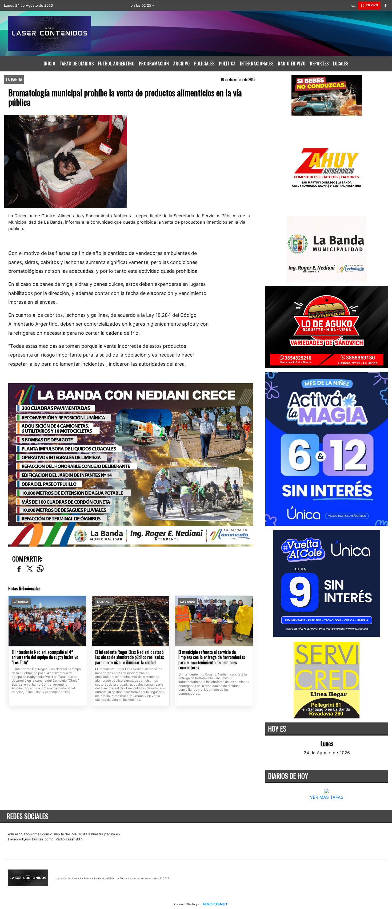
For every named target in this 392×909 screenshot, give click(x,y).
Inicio (49, 63)
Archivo (181, 63)
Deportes (319, 63)
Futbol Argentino (116, 63)
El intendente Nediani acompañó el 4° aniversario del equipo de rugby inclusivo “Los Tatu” (45, 657)
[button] (353, 5)
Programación (154, 63)
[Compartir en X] (30, 569)
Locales (341, 63)
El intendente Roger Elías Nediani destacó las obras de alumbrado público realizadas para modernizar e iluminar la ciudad (129, 657)
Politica (227, 63)
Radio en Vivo (292, 63)
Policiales (204, 63)
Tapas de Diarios (77, 63)
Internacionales (257, 63)
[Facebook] (385, 5)
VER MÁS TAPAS (326, 797)
